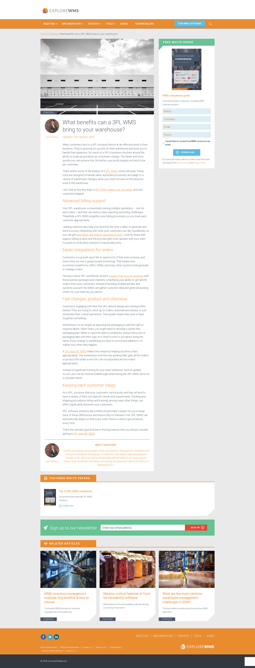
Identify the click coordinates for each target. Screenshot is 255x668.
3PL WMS (111, 171)
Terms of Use (183, 163)
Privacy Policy (199, 163)
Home (43, 34)
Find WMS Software (189, 23)
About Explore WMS (48, 647)
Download (187, 152)
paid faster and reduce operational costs (99, 234)
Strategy (53, 34)
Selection (142, 636)
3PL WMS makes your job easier (113, 189)
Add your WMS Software (52, 651)
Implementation (163, 636)
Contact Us (87, 647)
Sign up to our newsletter (73, 527)
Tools (197, 636)
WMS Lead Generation (69, 647)
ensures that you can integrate (126, 275)
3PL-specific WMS (75, 351)
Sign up (195, 527)
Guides (210, 636)
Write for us (71, 651)
